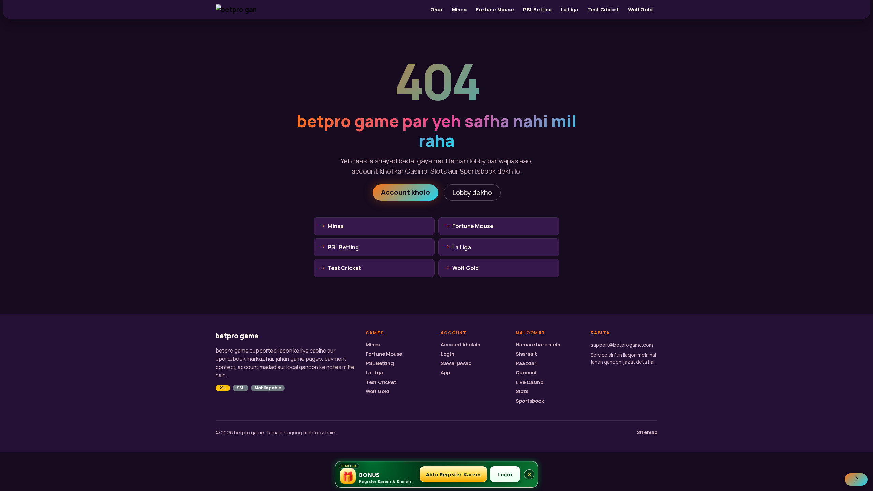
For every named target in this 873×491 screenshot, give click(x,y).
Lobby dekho (472, 192)
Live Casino (529, 382)
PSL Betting (537, 9)
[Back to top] (856, 479)
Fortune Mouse (495, 9)
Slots (522, 391)
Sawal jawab (456, 363)
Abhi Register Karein (453, 474)
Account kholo (405, 192)
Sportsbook (530, 401)
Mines (459, 9)
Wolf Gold (640, 9)
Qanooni (526, 372)
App (445, 372)
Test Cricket (603, 9)
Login (447, 354)
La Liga (569, 9)
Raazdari (527, 363)
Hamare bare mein (538, 344)
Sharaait (526, 354)
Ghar (436, 9)
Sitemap (647, 432)
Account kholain (460, 344)
